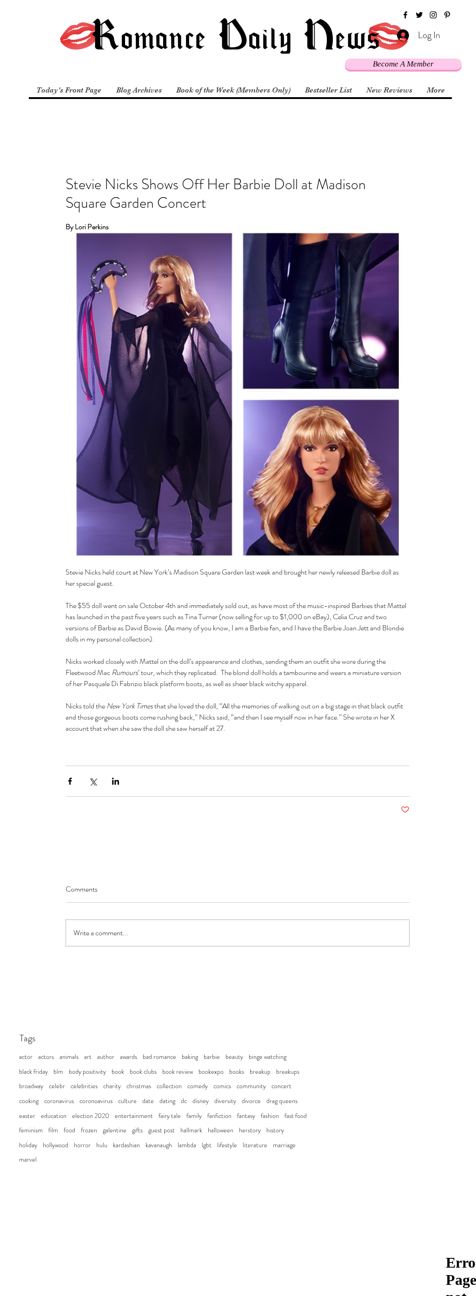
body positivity (87, 1071)
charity (112, 1086)
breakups (287, 1071)
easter (27, 1115)
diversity (225, 1101)
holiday (28, 1145)
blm (58, 1071)
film (53, 1130)
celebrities (84, 1086)
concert (281, 1086)
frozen (89, 1130)
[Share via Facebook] (70, 781)
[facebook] (405, 15)
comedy (197, 1086)
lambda (187, 1145)
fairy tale (170, 1115)
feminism (31, 1130)
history (275, 1130)
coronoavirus (95, 1101)
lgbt (207, 1145)
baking (190, 1056)
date (148, 1101)
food (69, 1130)
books (236, 1071)
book (118, 1071)
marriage (284, 1145)
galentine (114, 1130)
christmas (138, 1086)
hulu (101, 1145)
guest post (161, 1130)
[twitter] (419, 15)
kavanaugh (158, 1145)
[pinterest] (447, 15)
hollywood (55, 1145)
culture (127, 1101)
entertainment (134, 1115)
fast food (295, 1115)
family (194, 1115)
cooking (29, 1101)
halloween (220, 1130)
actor (26, 1056)
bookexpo (211, 1071)
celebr (57, 1086)
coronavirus (59, 1101)
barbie (212, 1056)
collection (169, 1086)
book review (177, 1071)
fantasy (246, 1115)
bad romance (159, 1056)
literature (255, 1145)
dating (167, 1101)
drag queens (282, 1101)
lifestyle (227, 1145)
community (251, 1086)
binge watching (267, 1056)
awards (128, 1056)
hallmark (191, 1130)
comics (222, 1086)
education (53, 1115)
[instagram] (433, 15)
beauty (234, 1056)
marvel (28, 1159)
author (105, 1056)
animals (69, 1056)
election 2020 (90, 1115)
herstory (250, 1130)
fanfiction (219, 1115)
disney (200, 1101)
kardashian (126, 1145)
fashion (270, 1115)
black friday (33, 1071)
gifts (137, 1130)
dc (184, 1101)
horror (82, 1145)
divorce (251, 1101)
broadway (31, 1086)
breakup (260, 1071)
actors (46, 1056)
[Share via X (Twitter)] (92, 781)
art (88, 1056)
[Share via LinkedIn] (115, 781)
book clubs (143, 1071)
